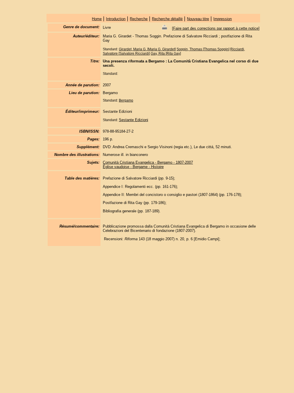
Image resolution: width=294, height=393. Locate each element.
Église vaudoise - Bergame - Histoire (133, 167)
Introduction (115, 19)
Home (97, 19)
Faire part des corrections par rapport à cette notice (215, 28)
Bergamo (126, 100)
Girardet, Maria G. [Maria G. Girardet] (147, 49)
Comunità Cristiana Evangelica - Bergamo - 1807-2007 (148, 162)
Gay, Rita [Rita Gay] (166, 53)
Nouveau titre (198, 19)
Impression (222, 19)
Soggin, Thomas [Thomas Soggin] (203, 49)
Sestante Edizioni (133, 120)
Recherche (139, 19)
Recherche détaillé (167, 19)
